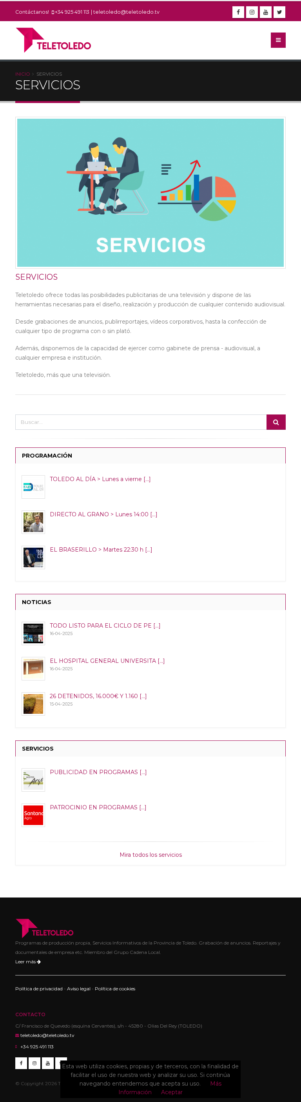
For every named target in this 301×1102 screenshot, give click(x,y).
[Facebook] (238, 12)
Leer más (26, 961)
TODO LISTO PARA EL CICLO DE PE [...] (105, 625)
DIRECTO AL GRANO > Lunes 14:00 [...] (104, 514)
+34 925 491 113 (72, 12)
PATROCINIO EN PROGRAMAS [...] (98, 807)
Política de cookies (115, 989)
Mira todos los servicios (151, 854)
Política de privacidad (39, 989)
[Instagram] (252, 12)
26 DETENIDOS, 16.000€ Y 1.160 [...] (98, 696)
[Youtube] (266, 12)
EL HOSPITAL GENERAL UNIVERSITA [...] (107, 660)
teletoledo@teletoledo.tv (126, 12)
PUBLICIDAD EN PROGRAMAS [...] (98, 772)
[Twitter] (279, 12)
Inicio (22, 74)
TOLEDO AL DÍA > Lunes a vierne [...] (100, 479)
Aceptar (172, 1092)
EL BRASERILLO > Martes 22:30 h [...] (101, 549)
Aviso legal (79, 989)
